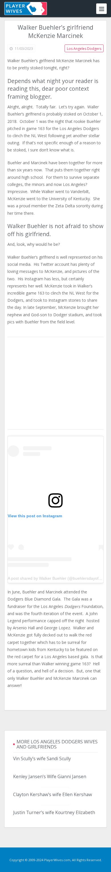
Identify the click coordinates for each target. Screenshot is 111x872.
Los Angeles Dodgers (84, 48)
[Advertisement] (55, 383)
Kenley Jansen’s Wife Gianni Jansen (49, 776)
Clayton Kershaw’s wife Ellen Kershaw (52, 794)
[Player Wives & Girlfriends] (25, 8)
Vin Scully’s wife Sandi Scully (42, 758)
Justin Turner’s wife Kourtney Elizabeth (54, 812)
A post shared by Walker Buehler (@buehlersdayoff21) (57, 578)
